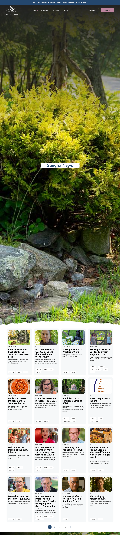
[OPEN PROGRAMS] (48, 10)
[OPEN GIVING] (68, 10)
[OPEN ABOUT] (37, 10)
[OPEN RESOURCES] (60, 10)
